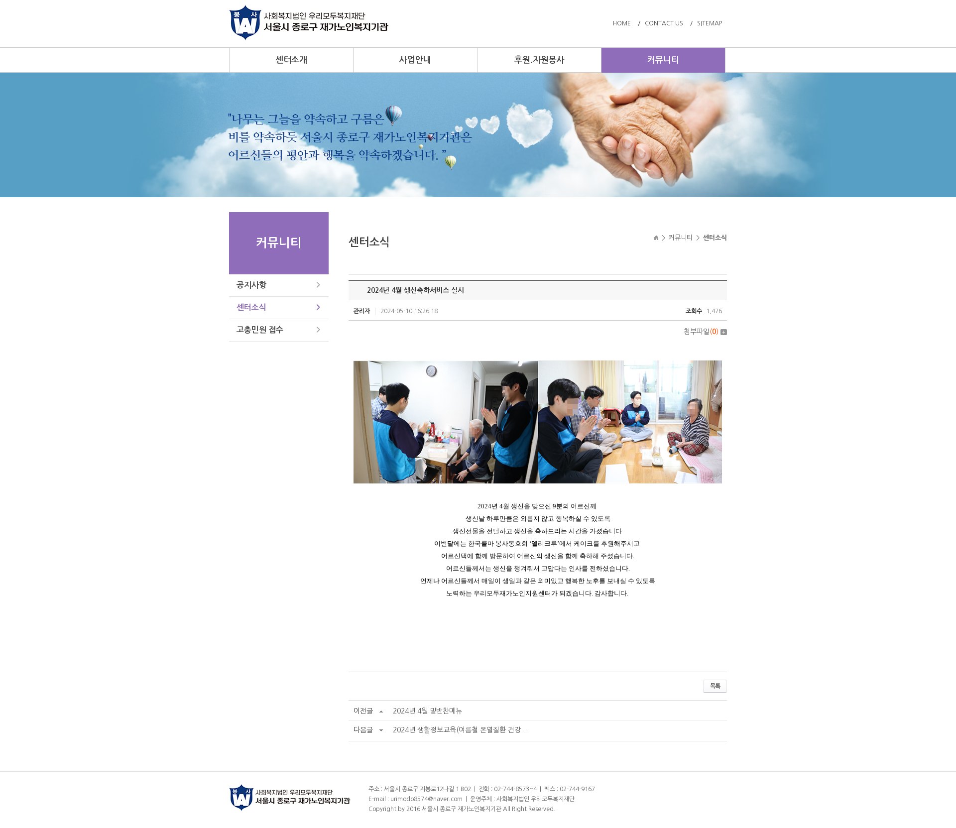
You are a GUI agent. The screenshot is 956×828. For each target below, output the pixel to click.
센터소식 (251, 307)
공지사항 (251, 285)
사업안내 (415, 60)
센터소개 (291, 60)
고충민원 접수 (260, 330)
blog (619, 809)
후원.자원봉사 (539, 60)
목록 (715, 686)
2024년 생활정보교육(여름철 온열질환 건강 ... (461, 729)
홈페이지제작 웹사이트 (585, 809)
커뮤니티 (663, 60)
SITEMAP (709, 23)
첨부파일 (701, 331)
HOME (622, 23)
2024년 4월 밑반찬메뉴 (427, 711)
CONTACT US (664, 23)
